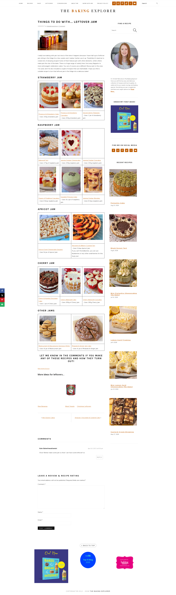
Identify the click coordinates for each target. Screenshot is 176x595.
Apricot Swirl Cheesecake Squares (51, 249)
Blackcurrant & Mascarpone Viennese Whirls (54, 346)
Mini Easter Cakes (48, 418)
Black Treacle (70, 406)
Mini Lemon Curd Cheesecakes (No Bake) (122, 386)
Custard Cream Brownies (122, 432)
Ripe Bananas (42, 406)
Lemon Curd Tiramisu (121, 340)
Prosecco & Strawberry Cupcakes (69, 114)
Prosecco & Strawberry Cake (49, 114)
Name (40, 512)
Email (40, 520)
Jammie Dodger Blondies (91, 198)
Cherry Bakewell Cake (68, 300)
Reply (99, 457)
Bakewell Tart (43, 160)
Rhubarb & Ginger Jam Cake (81, 346)
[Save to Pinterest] (2, 300)
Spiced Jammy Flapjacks (91, 113)
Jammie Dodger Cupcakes (92, 160)
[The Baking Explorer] (88, 15)
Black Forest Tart (119, 248)
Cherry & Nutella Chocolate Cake (48, 299)
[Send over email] (2, 304)
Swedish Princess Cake (69, 197)
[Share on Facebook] (2, 290)
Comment (42, 484)
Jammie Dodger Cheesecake (70, 160)
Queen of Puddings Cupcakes (49, 198)
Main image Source (44, 368)
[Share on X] (2, 295)
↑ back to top (88, 545)
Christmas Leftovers (84, 406)
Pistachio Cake (118, 203)
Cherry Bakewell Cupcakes (92, 300)
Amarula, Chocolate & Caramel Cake (87, 418)
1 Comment (61, 26)
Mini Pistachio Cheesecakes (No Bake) (124, 294)
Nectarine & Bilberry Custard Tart (83, 245)
